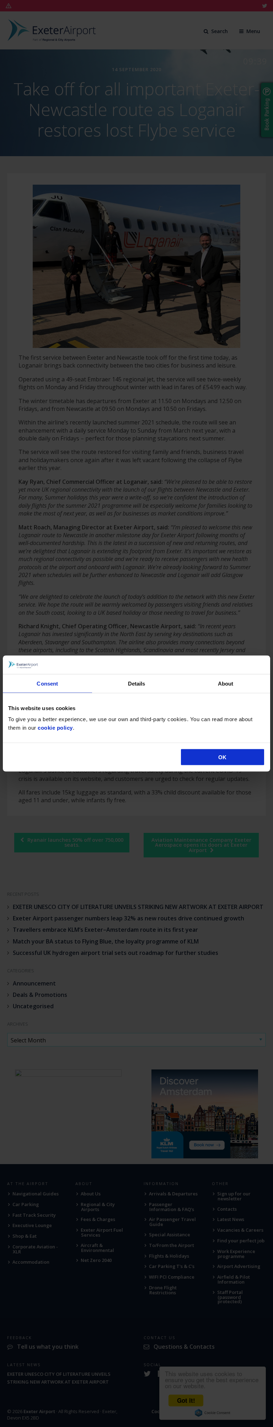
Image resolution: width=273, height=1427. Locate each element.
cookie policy (55, 728)
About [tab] (226, 683)
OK (222, 757)
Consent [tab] (47, 683)
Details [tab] (136, 683)
